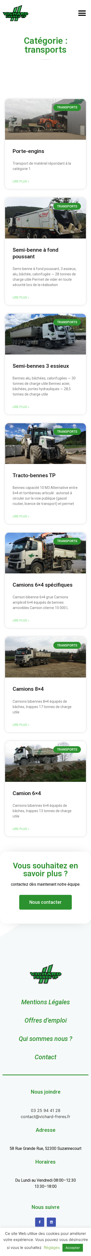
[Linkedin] (51, 1222)
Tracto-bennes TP (34, 475)
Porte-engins (28, 151)
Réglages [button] (52, 1247)
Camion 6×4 (27, 793)
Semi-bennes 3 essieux (41, 366)
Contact (45, 1057)
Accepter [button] (72, 1248)
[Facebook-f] (39, 1222)
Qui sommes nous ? (45, 1038)
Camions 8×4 (28, 689)
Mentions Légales (45, 1002)
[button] (82, 13)
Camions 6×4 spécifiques (43, 585)
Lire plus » (21, 181)
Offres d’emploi (46, 1020)
